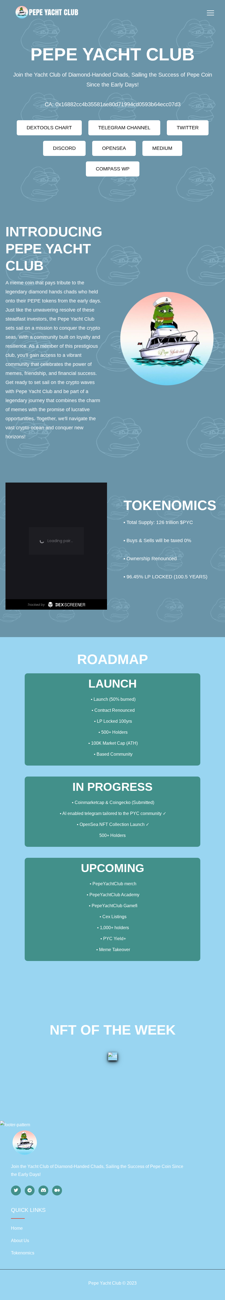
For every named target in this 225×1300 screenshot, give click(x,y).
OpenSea (114, 148)
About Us (20, 1240)
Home (17, 1228)
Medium (162, 148)
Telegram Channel (124, 127)
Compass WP (113, 169)
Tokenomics (22, 1253)
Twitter (188, 127)
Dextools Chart (49, 127)
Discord (64, 148)
